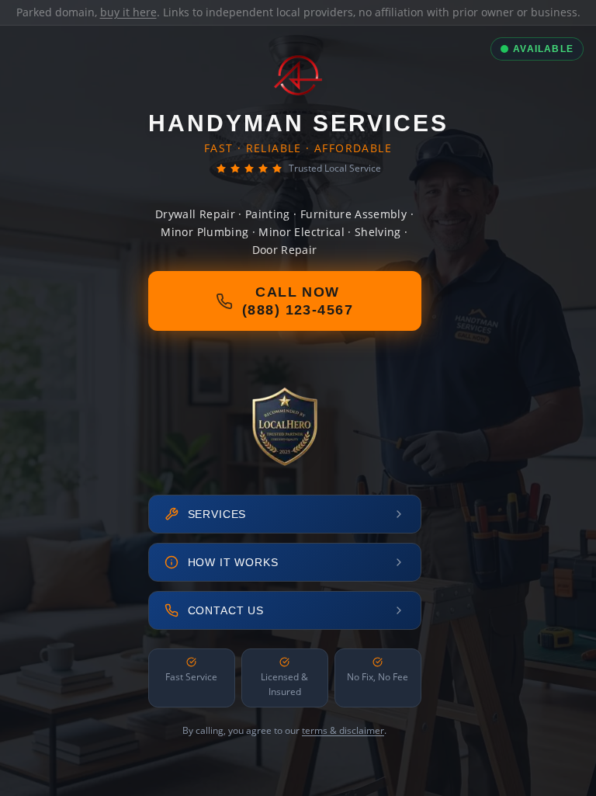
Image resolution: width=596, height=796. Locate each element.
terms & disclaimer (343, 730)
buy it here (128, 12)
